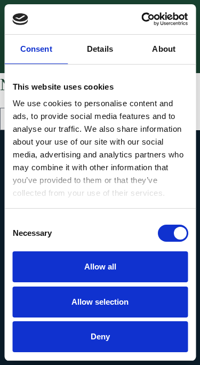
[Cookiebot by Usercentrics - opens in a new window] (142, 19)
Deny (100, 336)
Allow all (100, 266)
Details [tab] (100, 48)
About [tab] (163, 48)
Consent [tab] (36, 48)
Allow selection (100, 301)
